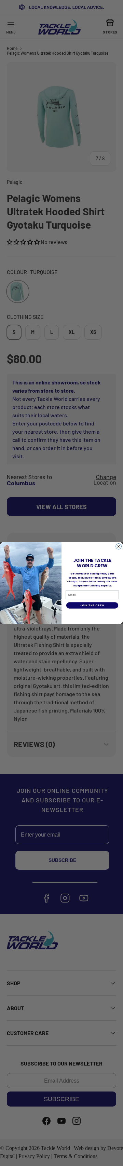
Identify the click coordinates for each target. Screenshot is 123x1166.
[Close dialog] (119, 547)
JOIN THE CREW (92, 605)
